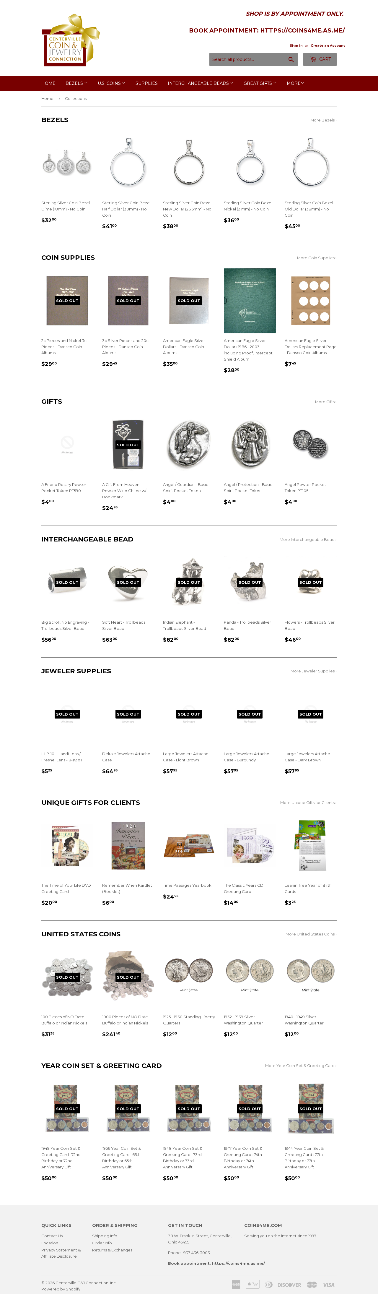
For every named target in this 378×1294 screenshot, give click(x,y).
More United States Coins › (311, 934)
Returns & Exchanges (112, 1250)
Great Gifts (258, 83)
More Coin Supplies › (317, 257)
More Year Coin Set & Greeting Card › (301, 1065)
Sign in (296, 45)
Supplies (147, 83)
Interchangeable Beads (199, 83)
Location (49, 1243)
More (294, 83)
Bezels (75, 83)
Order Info (102, 1243)
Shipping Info (104, 1235)
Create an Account (328, 45)
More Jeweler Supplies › (314, 671)
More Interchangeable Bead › (308, 539)
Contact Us (52, 1235)
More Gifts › (326, 401)
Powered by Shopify (60, 1289)
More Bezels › (323, 120)
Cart (324, 59)
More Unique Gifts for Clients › (308, 802)
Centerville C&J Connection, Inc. (86, 1282)
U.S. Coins (110, 83)
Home (48, 83)
